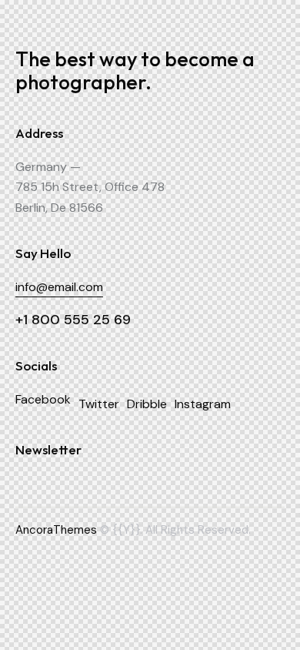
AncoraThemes (56, 530)
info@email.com (59, 287)
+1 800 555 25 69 (73, 319)
